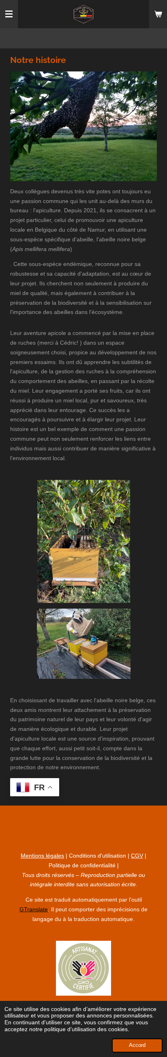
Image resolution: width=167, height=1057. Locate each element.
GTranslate (33, 909)
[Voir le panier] (158, 14)
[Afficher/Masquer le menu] (9, 14)
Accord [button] (137, 1045)
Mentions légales (42, 855)
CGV (137, 855)
